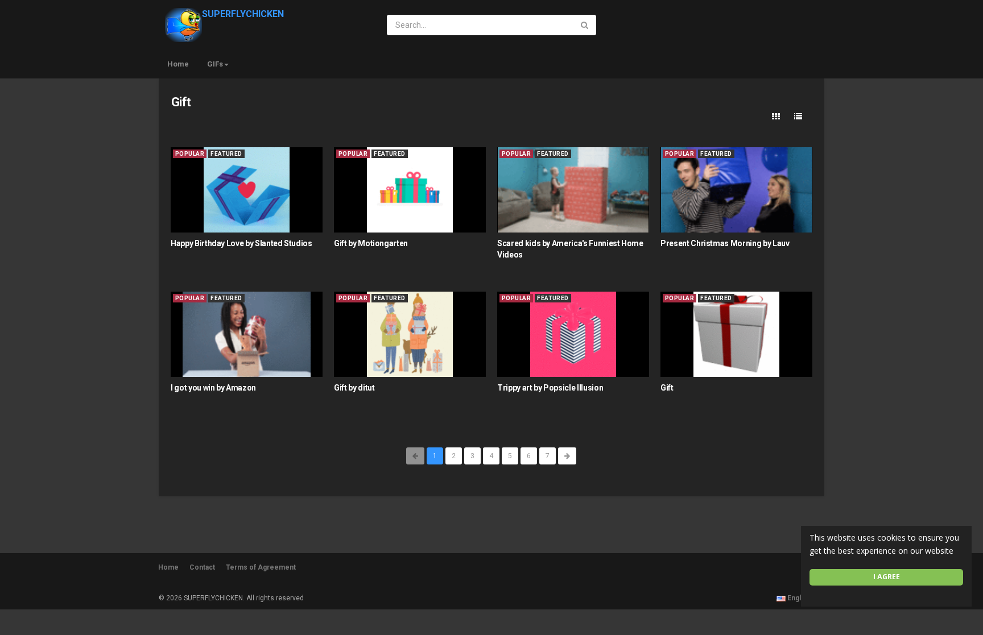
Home (178, 64)
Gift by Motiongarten (371, 243)
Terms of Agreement (261, 567)
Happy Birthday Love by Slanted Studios (241, 243)
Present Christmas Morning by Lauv (724, 243)
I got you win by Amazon (213, 387)
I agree (886, 577)
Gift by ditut (354, 387)
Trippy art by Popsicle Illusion (550, 387)
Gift (667, 387)
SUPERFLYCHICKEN (243, 14)
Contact (202, 567)
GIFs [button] (215, 64)
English (799, 598)
